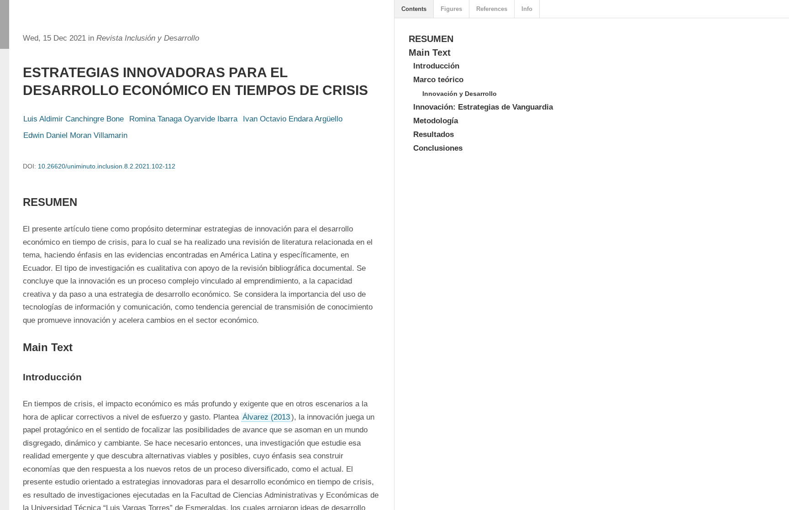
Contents (413, 8)
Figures (451, 8)
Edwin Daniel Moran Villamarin (75, 135)
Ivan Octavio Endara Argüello (292, 119)
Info (526, 8)
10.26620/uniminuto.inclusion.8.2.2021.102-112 (106, 166)
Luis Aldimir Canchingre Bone (73, 119)
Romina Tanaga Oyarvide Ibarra (183, 119)
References (491, 8)
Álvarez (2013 (266, 417)
